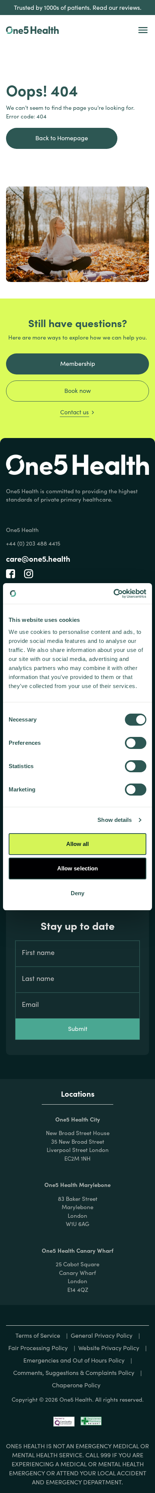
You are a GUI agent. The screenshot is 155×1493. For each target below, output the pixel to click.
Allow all (77, 844)
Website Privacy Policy (108, 1348)
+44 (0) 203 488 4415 (33, 543)
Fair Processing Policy (38, 1348)
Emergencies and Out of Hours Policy (74, 1360)
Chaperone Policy (76, 1385)
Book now (77, 390)
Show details (114, 820)
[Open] (143, 30)
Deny (77, 893)
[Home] (32, 30)
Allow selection (77, 868)
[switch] (135, 743)
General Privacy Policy (101, 1335)
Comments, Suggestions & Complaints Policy (73, 1372)
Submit (77, 1028)
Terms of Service (37, 1335)
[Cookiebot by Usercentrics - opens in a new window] (113, 594)
